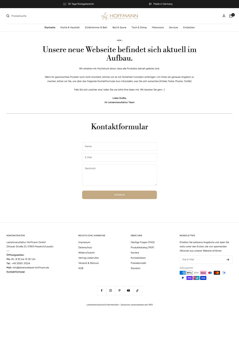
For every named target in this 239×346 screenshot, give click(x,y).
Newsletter (187, 235)
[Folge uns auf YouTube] (128, 290)
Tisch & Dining (139, 27)
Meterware (158, 27)
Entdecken (189, 27)
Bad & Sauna (119, 27)
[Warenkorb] (230, 15)
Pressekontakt (138, 263)
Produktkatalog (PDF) (142, 247)
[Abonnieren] (227, 259)
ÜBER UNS (136, 235)
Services (173, 27)
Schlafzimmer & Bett (96, 27)
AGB (80, 268)
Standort (135, 268)
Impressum (84, 242)
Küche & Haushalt (70, 27)
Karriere (135, 252)
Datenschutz (85, 247)
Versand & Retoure (88, 263)
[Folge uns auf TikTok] (137, 290)
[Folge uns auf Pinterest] (119, 290)
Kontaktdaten (16, 235)
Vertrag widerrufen (88, 257)
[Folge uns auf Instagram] (110, 290)
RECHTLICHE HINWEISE (92, 235)
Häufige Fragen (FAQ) (143, 242)
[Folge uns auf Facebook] (101, 290)
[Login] (223, 15)
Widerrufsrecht (86, 252)
